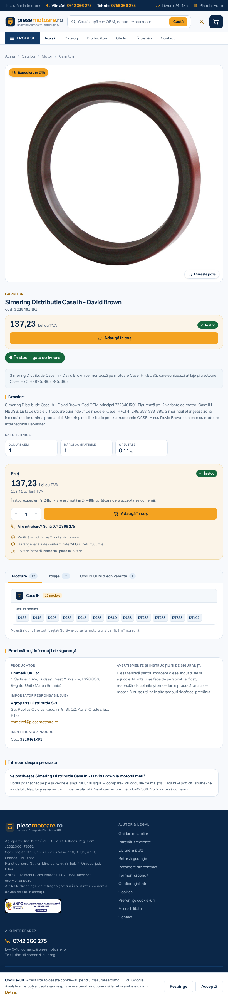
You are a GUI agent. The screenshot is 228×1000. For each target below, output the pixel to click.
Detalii (10, 992)
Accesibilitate (130, 908)
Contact (168, 38)
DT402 (194, 617)
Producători (97, 38)
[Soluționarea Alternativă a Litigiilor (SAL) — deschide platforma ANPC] (33, 906)
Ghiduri (122, 38)
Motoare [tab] (23, 576)
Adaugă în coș (117, 337)
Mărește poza (205, 274)
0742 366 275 (30, 941)
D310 (112, 617)
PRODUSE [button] (26, 38)
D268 (97, 617)
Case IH (33, 595)
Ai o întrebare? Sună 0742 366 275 (46, 526)
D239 (67, 617)
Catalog (71, 38)
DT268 (160, 617)
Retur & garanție (132, 858)
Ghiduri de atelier (133, 833)
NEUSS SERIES (27, 609)
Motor (47, 56)
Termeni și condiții (134, 875)
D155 (22, 617)
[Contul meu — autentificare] (201, 21)
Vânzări (71, 5)
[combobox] (122, 22)
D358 (127, 617)
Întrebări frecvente (134, 841)
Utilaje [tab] (58, 576)
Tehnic (116, 5)
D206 (52, 617)
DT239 (143, 617)
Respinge (178, 986)
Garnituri (66, 56)
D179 (37, 617)
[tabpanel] (114, 611)
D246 (82, 617)
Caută (178, 21)
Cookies (125, 891)
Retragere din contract (137, 866)
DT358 (177, 617)
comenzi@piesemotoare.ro (34, 721)
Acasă (50, 38)
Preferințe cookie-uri (136, 900)
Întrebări (144, 38)
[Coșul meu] (216, 21)
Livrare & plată (130, 850)
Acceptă (209, 986)
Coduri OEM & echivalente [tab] (106, 576)
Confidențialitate (132, 883)
